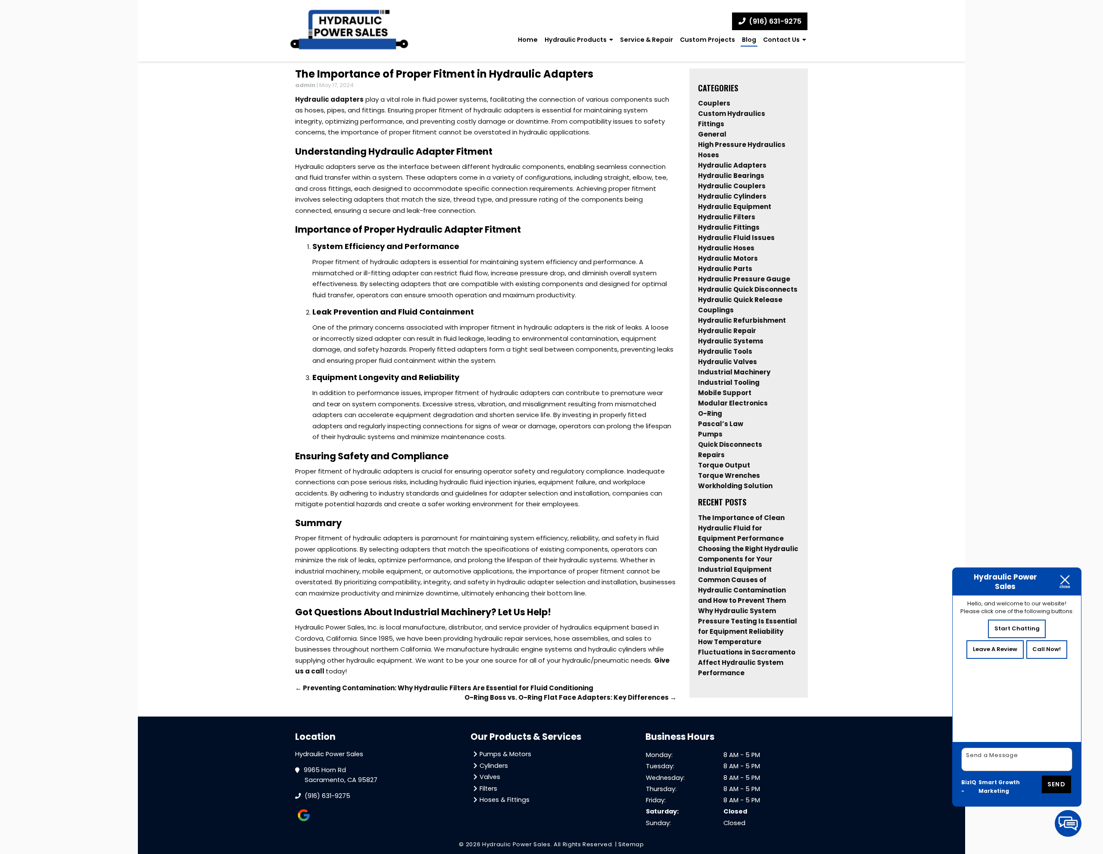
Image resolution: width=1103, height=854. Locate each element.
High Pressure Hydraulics (741, 144)
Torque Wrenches (729, 475)
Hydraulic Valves (727, 361)
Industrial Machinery (734, 372)
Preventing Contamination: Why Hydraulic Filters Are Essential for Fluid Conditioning (444, 687)
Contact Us (781, 39)
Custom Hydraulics (731, 113)
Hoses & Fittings (505, 799)
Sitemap (631, 844)
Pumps (710, 434)
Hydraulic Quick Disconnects (748, 289)
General (712, 134)
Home (528, 39)
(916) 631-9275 (774, 21)
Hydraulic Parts (725, 268)
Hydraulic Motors (728, 258)
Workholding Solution (735, 485)
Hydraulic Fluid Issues (736, 237)
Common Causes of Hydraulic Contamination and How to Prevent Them (742, 590)
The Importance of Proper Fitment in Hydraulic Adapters (444, 74)
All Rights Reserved (583, 844)
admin (305, 85)
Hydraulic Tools (725, 351)
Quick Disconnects (730, 444)
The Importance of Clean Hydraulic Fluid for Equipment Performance (741, 528)
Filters (488, 788)
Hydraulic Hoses (726, 247)
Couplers (714, 103)
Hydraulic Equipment (734, 206)
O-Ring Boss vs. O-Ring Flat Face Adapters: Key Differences (570, 697)
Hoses (708, 154)
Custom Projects (707, 39)
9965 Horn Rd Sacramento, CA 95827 (341, 775)
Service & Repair (646, 39)
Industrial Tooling (729, 382)
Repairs (711, 454)
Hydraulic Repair (727, 330)
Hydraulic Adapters (732, 165)
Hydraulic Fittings (729, 227)
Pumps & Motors (505, 754)
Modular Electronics (733, 403)
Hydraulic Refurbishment (742, 320)
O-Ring (710, 413)
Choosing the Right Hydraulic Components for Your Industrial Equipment (748, 559)
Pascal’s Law (720, 423)
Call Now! (1046, 649)
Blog (749, 39)
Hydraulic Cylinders (732, 196)
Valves (490, 777)
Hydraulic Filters (726, 216)
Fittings (711, 123)
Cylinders (494, 765)
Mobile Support (724, 392)
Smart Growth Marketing (999, 787)
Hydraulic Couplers (732, 185)
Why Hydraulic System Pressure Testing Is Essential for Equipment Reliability (747, 621)
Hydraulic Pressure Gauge (744, 279)
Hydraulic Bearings (731, 175)
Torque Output (724, 465)
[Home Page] (350, 30)
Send (1056, 784)
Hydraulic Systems (730, 341)
